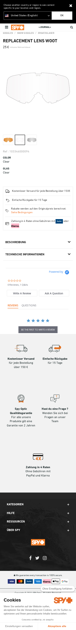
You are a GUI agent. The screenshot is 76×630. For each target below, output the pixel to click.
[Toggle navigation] (7, 27)
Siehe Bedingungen (22, 212)
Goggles (8, 33)
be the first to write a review (38, 329)
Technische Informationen (24, 254)
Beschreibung (15, 242)
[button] (38, 504)
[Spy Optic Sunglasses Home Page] (17, 27)
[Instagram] (45, 560)
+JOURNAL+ (45, 27)
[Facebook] (30, 560)
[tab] (22, 293)
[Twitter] (37, 560)
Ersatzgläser (46, 33)
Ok (62, 15)
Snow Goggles (25, 33)
